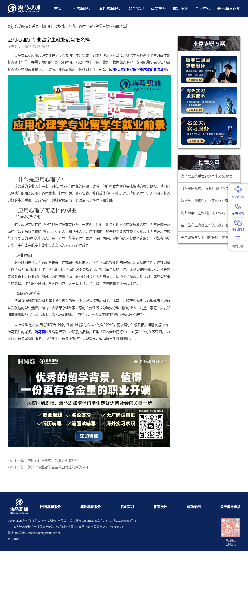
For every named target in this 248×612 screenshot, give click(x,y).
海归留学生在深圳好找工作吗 (203, 213)
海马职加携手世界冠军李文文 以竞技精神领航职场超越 (210, 176)
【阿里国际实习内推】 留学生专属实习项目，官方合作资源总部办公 (210, 188)
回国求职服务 (80, 9)
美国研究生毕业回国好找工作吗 (204, 237)
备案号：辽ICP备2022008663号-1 (115, 520)
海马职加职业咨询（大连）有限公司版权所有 (52, 520)
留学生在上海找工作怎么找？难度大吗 (210, 225)
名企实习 (136, 9)
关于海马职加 (230, 507)
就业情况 (63, 26)
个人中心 (203, 9)
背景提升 (158, 9)
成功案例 (180, 9)
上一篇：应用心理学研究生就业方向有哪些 (46, 461)
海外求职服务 (110, 9)
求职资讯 (47, 26)
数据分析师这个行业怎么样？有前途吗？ (210, 201)
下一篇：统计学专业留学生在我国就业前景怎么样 (51, 467)
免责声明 (13, 539)
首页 (58, 9)
